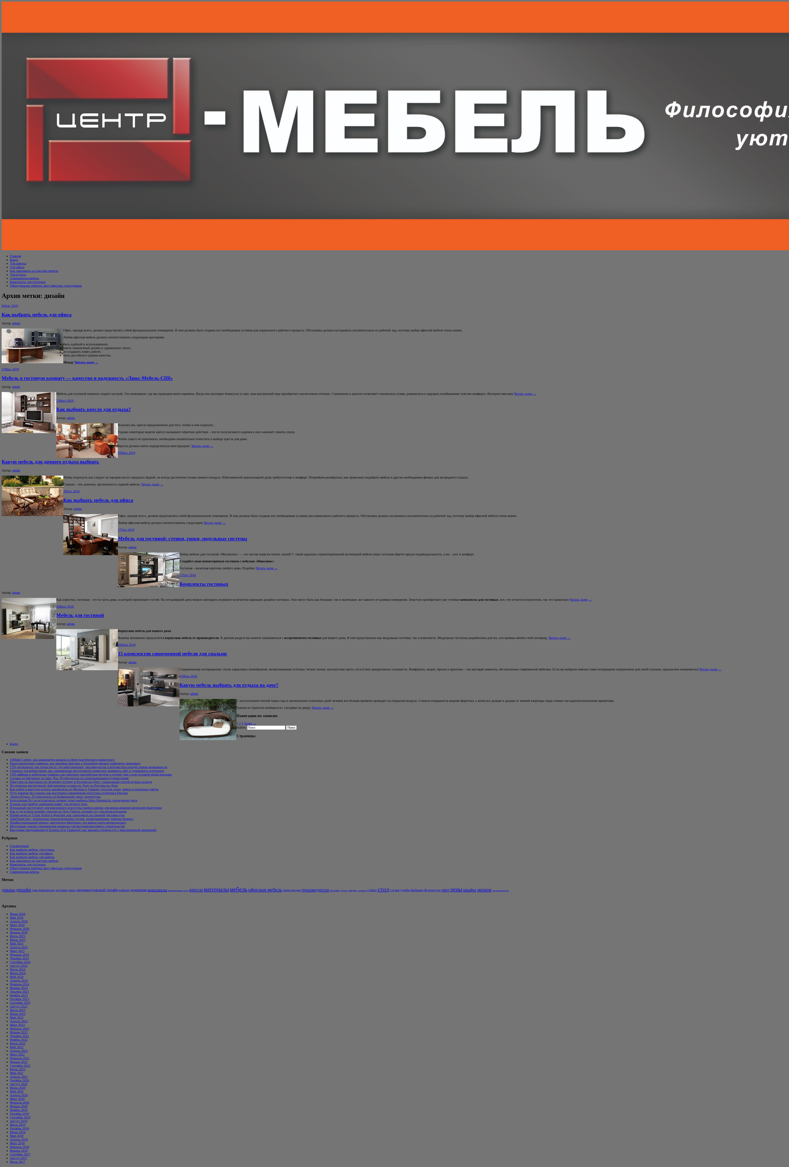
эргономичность (500, 890)
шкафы (469, 889)
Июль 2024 (17, 969)
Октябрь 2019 (19, 1113)
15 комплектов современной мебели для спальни (172, 653)
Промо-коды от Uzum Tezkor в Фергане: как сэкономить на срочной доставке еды (67, 815)
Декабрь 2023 (19, 991)
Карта (14, 260)
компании (139, 890)
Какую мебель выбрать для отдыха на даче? (229, 685)
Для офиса (17, 267)
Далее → (250, 723)
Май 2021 (16, 1073)
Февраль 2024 (19, 984)
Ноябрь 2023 (19, 995)
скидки (352, 890)
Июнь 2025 (17, 940)
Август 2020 (18, 1084)
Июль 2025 (17, 936)
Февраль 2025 (19, 954)
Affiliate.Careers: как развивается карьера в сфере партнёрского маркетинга (62, 759)
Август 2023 (18, 1006)
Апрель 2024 (19, 980)
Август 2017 (18, 1158)
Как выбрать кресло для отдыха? (93, 409)
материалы (216, 889)
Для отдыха (18, 274)
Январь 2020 (19, 1106)
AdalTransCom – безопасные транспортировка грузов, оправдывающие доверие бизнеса (71, 819)
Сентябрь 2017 (20, 1154)
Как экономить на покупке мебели (34, 271)
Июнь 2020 (17, 1088)
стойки (372, 890)
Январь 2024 (19, 988)
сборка (344, 890)
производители (315, 889)
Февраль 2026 (19, 929)
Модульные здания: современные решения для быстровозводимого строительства (67, 826)
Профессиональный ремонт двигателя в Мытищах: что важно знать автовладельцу (68, 822)
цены (456, 889)
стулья (394, 890)
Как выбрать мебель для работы (32, 857)
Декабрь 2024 (19, 958)
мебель (238, 889)
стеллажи (361, 890)
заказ (72, 890)
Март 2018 (17, 1143)
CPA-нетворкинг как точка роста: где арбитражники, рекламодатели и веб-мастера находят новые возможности (88, 767)
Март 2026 (17, 925)
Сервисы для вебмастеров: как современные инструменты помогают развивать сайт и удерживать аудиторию (87, 771)
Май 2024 (16, 977)
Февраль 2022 (19, 1058)
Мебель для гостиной (80, 615)
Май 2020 (16, 1091)
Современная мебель (24, 278)
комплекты (157, 890)
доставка (61, 890)
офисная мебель (265, 889)
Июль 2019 (17, 1125)
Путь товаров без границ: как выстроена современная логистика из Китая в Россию (69, 793)
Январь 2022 (19, 1062)
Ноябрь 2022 (19, 1039)
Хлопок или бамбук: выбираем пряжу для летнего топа (48, 804)
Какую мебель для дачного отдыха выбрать (50, 461)
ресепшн (335, 890)
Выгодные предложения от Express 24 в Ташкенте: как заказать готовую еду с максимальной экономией (83, 830)
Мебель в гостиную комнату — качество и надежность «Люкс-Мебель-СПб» (87, 378)
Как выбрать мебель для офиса (37, 314)
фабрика (417, 890)
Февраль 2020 (19, 1102)
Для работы (18, 263)
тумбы (405, 890)
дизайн (23, 889)
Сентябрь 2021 (20, 1065)
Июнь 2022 (17, 1043)
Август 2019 (18, 1121)
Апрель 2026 (19, 921)
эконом (484, 889)
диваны (8, 889)
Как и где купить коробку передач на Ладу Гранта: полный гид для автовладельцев (68, 811)
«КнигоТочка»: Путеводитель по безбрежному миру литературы (55, 796)
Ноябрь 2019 (19, 1110)
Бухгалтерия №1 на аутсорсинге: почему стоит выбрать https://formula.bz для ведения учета (73, 800)
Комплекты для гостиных (28, 282)
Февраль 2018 (19, 1147)
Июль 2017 (17, 1162)
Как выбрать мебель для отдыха (32, 849)
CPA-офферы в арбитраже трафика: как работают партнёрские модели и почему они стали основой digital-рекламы (91, 774)
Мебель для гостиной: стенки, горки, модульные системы (182, 538)
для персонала (43, 890)
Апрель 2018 (19, 1139)
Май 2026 (16, 917)
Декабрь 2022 (19, 1036)
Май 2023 (16, 1017)
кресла (196, 889)
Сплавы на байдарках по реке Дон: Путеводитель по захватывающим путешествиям (69, 778)
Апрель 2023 (19, 1021)
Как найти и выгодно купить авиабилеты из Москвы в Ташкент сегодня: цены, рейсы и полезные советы (84, 789)
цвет (446, 889)
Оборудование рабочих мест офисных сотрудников (46, 285)
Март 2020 (17, 1099)
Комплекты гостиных (204, 584)
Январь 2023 (19, 1032)
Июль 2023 (17, 1010)
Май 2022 (16, 1047)
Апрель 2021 (19, 1076)
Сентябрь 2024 (20, 962)
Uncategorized (19, 846)
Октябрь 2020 (19, 1080)
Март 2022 (17, 1054)
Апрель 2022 (19, 1051)
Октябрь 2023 (19, 999)
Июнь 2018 (17, 1132)
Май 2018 (16, 1136)
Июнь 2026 (17, 914)
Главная (15, 256)
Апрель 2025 (19, 947)
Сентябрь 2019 (20, 1117)
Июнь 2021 (17, 1069)
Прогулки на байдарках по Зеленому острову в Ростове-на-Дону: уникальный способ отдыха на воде (81, 782)
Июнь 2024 (17, 973)
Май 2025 (16, 943)
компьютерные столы (178, 890)
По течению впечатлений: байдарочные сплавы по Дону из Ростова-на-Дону (64, 785)
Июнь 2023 (17, 1014)
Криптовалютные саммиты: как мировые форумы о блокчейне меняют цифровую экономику (75, 763)
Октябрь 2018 (19, 1128)
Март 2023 (17, 1025)
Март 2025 (17, 951)
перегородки (292, 890)
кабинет (124, 890)
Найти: (241, 727)
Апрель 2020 (19, 1095)
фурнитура (432, 890)
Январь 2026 (19, 932)
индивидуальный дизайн (97, 890)
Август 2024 (18, 966)
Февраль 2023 (19, 1028)
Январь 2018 (19, 1150)
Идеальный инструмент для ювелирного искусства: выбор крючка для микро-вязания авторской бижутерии (86, 808)
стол (383, 889)
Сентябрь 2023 (20, 1002)
